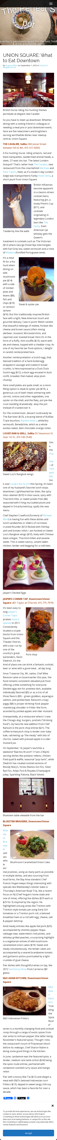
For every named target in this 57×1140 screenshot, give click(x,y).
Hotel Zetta (44, 175)
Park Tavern (10, 172)
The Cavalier (40, 164)
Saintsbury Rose (18, 969)
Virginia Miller (11, 65)
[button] (52, 1105)
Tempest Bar (51, 472)
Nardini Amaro (29, 420)
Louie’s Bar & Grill (20, 484)
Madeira (10, 252)
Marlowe (44, 168)
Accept (28, 1133)
